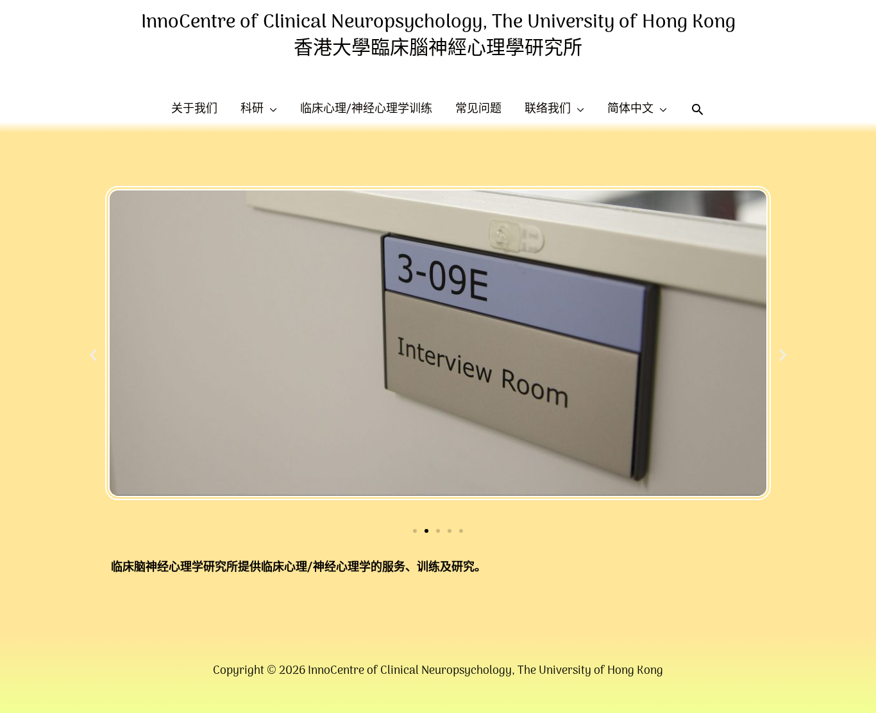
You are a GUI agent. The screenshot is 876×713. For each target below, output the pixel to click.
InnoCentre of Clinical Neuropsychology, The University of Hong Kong (438, 22)
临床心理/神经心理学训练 (366, 109)
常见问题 (478, 109)
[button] (93, 354)
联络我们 (548, 109)
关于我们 (194, 109)
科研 (252, 109)
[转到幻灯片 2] (426, 531)
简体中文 (630, 109)
